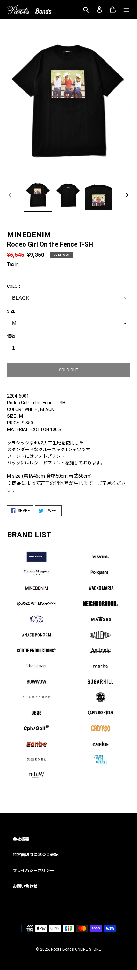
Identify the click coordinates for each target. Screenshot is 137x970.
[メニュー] (126, 9)
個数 (11, 336)
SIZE (11, 311)
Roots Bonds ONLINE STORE (76, 949)
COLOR (13, 286)
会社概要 (21, 839)
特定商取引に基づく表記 (35, 854)
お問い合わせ (25, 886)
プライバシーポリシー (33, 870)
